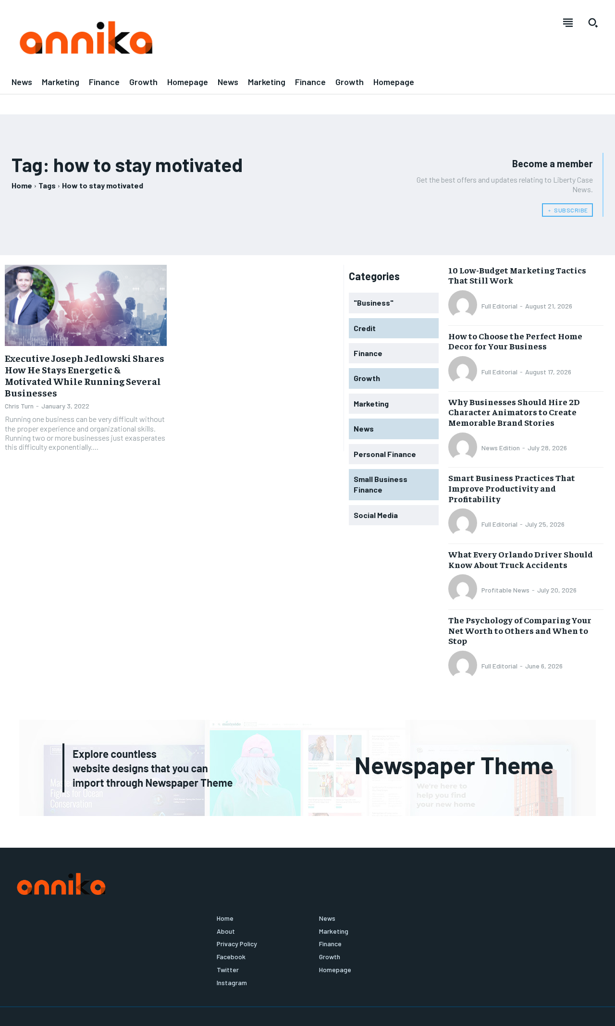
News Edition (500, 448)
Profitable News (505, 590)
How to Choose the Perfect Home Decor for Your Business (515, 341)
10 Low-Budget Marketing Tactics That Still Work (517, 275)
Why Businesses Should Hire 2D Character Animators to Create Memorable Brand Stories (514, 412)
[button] (592, 22)
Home (22, 185)
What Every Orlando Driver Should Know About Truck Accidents (520, 559)
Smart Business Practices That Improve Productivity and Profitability (511, 488)
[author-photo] (464, 305)
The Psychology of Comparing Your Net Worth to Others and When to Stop (519, 630)
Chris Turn (19, 406)
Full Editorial (499, 306)
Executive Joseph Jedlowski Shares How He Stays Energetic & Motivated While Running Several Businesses (84, 375)
